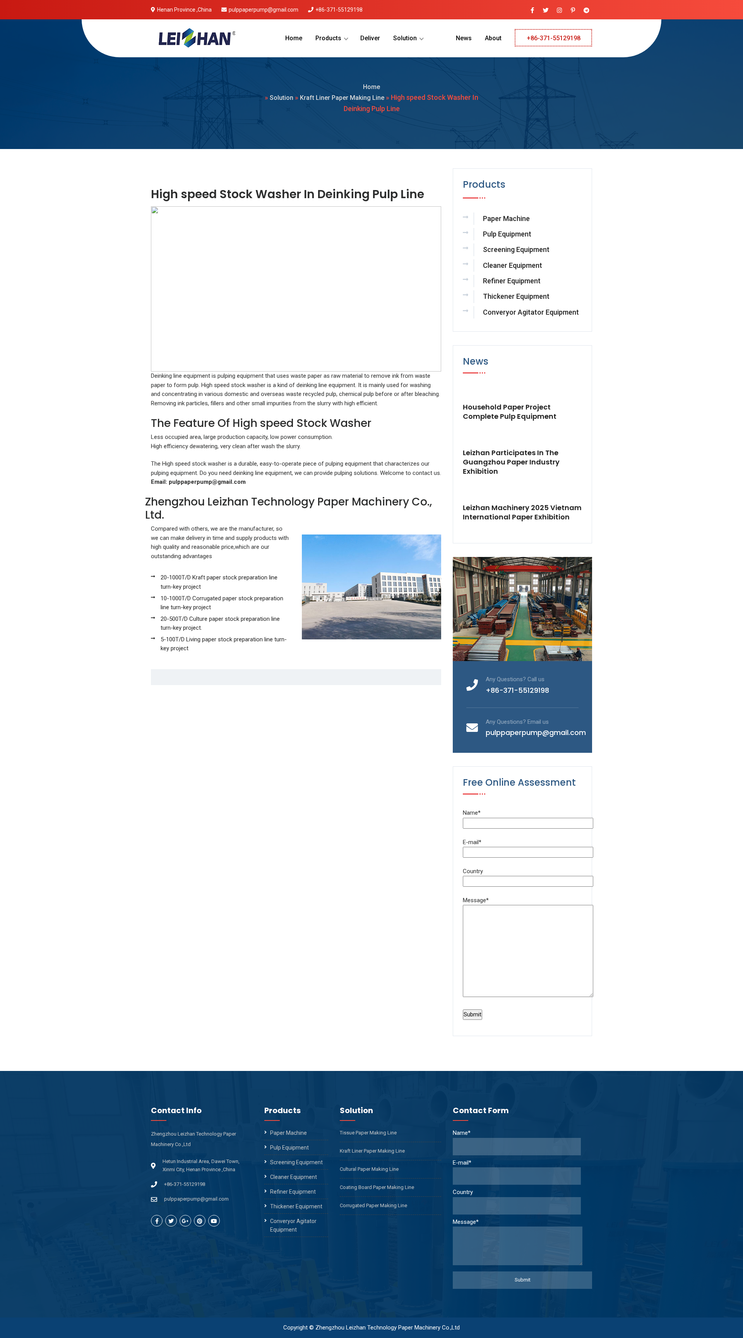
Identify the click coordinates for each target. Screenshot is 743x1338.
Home (293, 38)
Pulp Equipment (507, 234)
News (464, 38)
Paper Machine (506, 218)
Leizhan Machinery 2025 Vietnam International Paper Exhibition (522, 512)
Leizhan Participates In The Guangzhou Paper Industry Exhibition (511, 462)
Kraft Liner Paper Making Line (342, 97)
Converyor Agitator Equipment (531, 312)
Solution (405, 38)
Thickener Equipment (516, 296)
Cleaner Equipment (512, 265)
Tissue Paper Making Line (368, 1133)
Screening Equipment (516, 249)
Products (328, 38)
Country (473, 871)
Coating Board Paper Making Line (377, 1187)
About (493, 38)
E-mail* (472, 842)
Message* (476, 900)
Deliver (370, 38)
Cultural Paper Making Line (369, 1169)
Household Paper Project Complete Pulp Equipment (509, 412)
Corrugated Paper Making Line (373, 1205)
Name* (472, 812)
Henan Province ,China (184, 10)
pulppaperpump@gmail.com (263, 10)
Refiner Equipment (512, 281)
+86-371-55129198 (339, 10)
